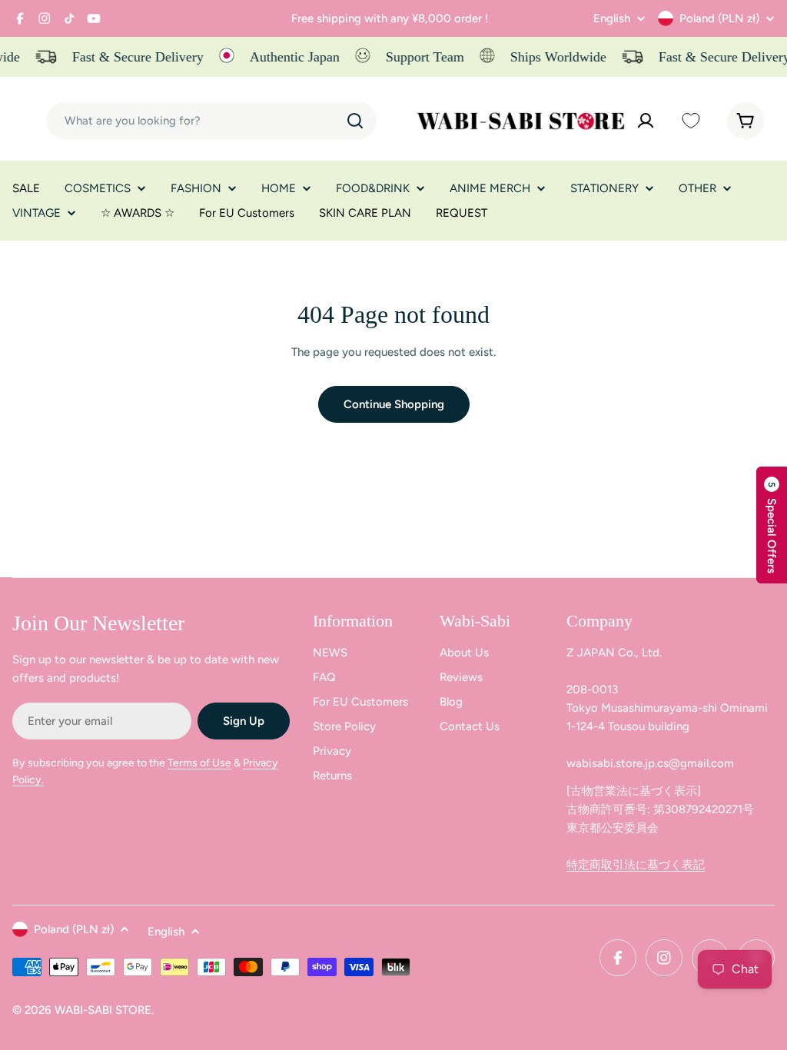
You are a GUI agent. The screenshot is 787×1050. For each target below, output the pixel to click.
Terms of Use (199, 762)
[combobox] (211, 120)
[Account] (645, 120)
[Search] (355, 120)
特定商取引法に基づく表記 (635, 865)
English (611, 19)
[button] (771, 525)
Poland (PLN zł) (719, 18)
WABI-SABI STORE (103, 1010)
